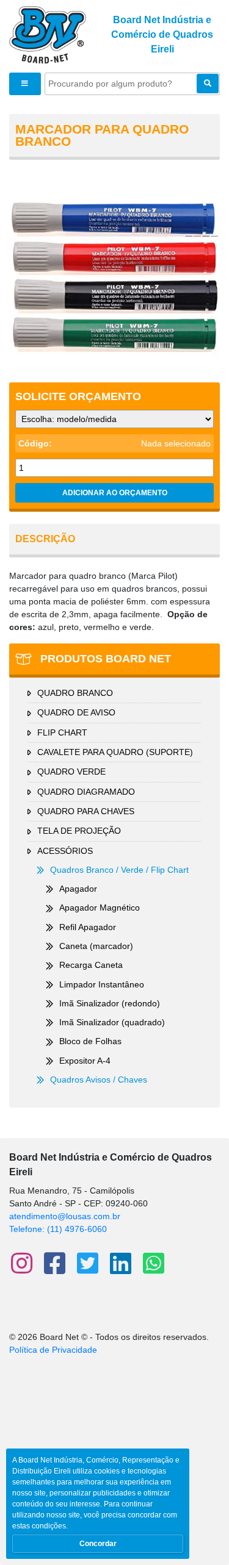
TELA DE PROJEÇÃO (79, 831)
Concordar (98, 1543)
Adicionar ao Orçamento (114, 493)
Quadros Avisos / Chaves (98, 1079)
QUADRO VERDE (71, 771)
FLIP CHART (62, 732)
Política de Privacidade (53, 1350)
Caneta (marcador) (96, 946)
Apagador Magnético (99, 907)
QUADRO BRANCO (75, 693)
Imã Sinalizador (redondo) (109, 1003)
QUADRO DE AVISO (76, 712)
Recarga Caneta (91, 965)
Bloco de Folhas (90, 1041)
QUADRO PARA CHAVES (85, 811)
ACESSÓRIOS (65, 851)
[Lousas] (47, 34)
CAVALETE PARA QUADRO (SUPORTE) (115, 752)
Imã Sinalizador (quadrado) (112, 1022)
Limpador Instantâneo (101, 984)
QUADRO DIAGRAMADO (86, 792)
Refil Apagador (87, 927)
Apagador (78, 889)
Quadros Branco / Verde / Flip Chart (119, 870)
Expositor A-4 (85, 1060)
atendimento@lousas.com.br (64, 1216)
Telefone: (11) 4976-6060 (58, 1229)
